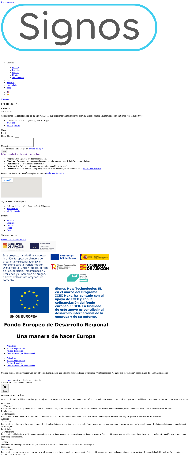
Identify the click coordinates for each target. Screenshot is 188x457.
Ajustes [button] (16, 380)
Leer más (6, 380)
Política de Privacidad (92, 168)
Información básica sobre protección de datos (20, 154)
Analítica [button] (5, 419)
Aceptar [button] (37, 380)
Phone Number (8, 136)
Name (4, 130)
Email (4, 133)
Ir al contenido (7, 2)
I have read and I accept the (23, 149)
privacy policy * (36, 149)
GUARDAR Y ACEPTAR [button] (13, 454)
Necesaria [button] (5, 447)
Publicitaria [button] (6, 429)
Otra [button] (3, 439)
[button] (5, 99)
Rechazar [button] (27, 380)
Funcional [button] (5, 403)
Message (5, 146)
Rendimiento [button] (6, 411)
